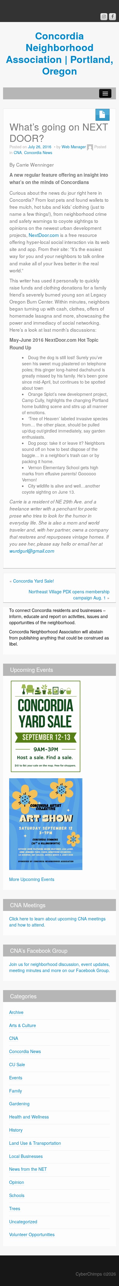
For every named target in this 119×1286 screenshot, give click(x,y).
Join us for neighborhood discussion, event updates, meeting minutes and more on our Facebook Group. (59, 967)
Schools (16, 1195)
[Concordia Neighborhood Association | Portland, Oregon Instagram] (103, 16)
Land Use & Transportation (35, 1143)
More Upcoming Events (31, 879)
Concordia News (38, 152)
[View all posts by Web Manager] (90, 146)
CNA (18, 152)
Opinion (16, 1182)
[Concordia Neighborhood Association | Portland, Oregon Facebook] (112, 16)
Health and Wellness (29, 1117)
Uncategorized (23, 1221)
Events (15, 1077)
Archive (16, 1012)
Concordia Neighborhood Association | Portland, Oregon (59, 53)
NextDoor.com (44, 234)
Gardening (19, 1103)
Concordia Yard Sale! (33, 581)
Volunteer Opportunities (32, 1234)
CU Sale (17, 1064)
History (16, 1130)
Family (15, 1091)
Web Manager (74, 146)
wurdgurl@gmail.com (31, 550)
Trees (14, 1208)
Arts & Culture (22, 1025)
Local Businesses (26, 1156)
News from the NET (28, 1169)
